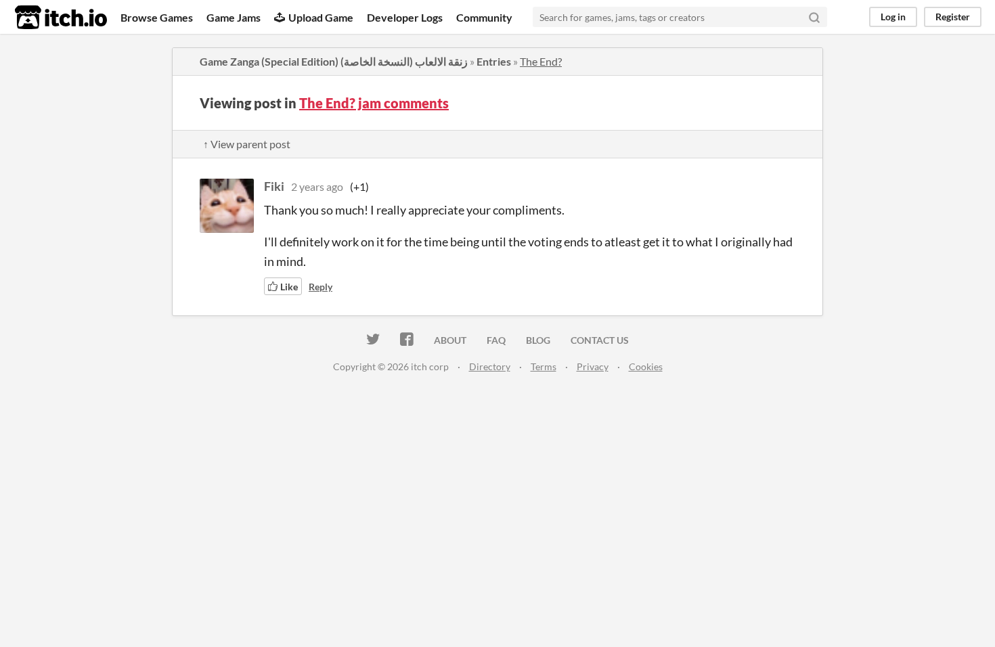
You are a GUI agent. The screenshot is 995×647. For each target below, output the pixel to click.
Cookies (646, 366)
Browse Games (156, 17)
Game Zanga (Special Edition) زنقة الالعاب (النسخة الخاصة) (334, 61)
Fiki (274, 186)
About (450, 340)
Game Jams (233, 17)
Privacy (593, 366)
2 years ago (317, 186)
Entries (494, 61)
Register (952, 16)
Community (484, 17)
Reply (320, 286)
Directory (489, 366)
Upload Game (320, 17)
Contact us (600, 340)
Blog (538, 340)
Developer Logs (405, 17)
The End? (541, 61)
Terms (543, 366)
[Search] (814, 17)
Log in (893, 16)
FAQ (496, 340)
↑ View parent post (246, 143)
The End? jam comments (374, 103)
